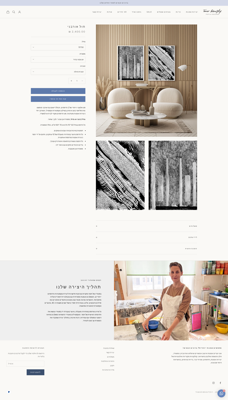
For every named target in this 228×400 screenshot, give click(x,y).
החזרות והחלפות (107, 361)
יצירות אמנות (192, 12)
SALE (149, 12)
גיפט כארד (136, 12)
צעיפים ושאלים (164, 12)
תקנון (112, 365)
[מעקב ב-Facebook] (220, 383)
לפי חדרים (122, 12)
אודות (109, 12)
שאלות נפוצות (108, 348)
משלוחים (110, 357)
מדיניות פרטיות (108, 370)
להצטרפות (35, 372)
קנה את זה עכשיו (58, 99)
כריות (178, 12)
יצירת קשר (97, 12)
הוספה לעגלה (58, 91)
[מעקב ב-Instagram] (213, 383)
